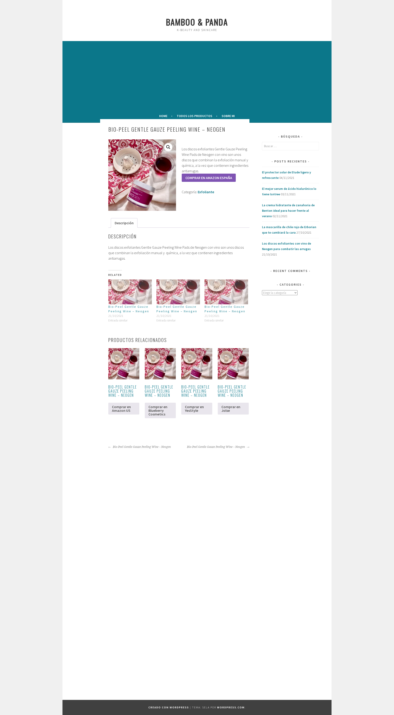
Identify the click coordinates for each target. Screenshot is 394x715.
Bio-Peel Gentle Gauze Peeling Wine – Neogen (141, 447)
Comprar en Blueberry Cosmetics (157, 410)
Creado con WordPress (168, 707)
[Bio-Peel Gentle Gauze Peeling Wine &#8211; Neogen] (130, 291)
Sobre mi (228, 116)
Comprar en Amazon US (121, 408)
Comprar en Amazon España (208, 177)
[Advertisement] (197, 76)
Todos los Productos (194, 116)
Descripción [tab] (124, 223)
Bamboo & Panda (197, 22)
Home (163, 116)
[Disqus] (162, 507)
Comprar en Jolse (230, 408)
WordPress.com (231, 707)
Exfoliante (206, 192)
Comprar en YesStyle (194, 408)
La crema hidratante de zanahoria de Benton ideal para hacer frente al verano (288, 210)
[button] (168, 147)
